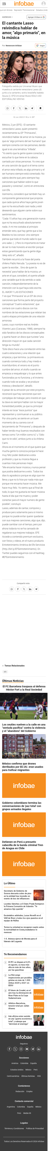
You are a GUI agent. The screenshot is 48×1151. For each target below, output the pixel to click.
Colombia (24, 1063)
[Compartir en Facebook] (13, 108)
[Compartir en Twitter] (19, 108)
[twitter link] (15, 1049)
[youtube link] (27, 1049)
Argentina (11, 1107)
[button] (4, 4)
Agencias (6, 17)
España (33, 1063)
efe (5, 672)
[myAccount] (43, 4)
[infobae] (24, 3)
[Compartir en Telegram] (32, 108)
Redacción (20, 1091)
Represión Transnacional (21, 10)
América (14, 1063)
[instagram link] (21, 1049)
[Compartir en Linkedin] (26, 108)
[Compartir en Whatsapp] (7, 108)
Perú (35, 1070)
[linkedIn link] (39, 1049)
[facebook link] (9, 1049)
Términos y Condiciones (14, 1128)
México (28, 1070)
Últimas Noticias (28, 1076)
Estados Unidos (39, 10)
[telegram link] (33, 1049)
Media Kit (27, 1113)
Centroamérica (13, 1076)
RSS (39, 1076)
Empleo (29, 1091)
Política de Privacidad (35, 1128)
